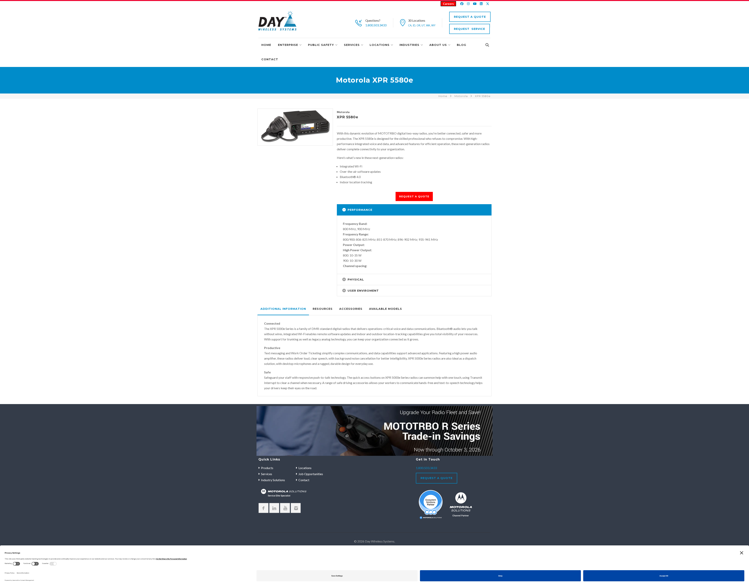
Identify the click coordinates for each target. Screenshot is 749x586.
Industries (409, 45)
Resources (323, 309)
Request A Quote (470, 17)
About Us (438, 45)
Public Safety (321, 45)
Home (266, 45)
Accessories (350, 309)
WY (433, 25)
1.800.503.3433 (375, 25)
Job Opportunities (310, 474)
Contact (269, 59)
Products (267, 468)
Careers (448, 3)
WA (428, 25)
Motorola (461, 96)
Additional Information (283, 309)
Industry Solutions (273, 480)
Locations (380, 45)
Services (352, 45)
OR (418, 25)
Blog (461, 45)
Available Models (385, 309)
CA (410, 25)
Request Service (469, 29)
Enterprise (288, 45)
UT (423, 25)
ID (414, 25)
